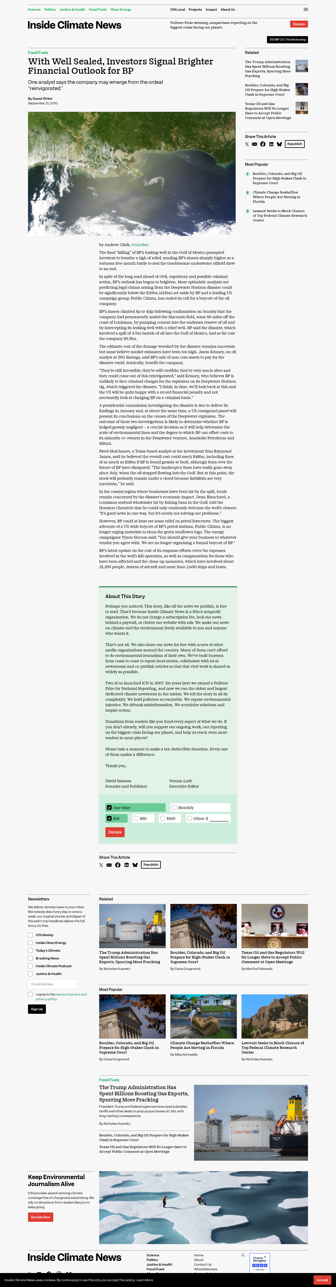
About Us (228, 9)
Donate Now (40, 1217)
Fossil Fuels (98, 9)
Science (34, 9)
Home (198, 1255)
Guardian (140, 244)
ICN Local (177, 9)
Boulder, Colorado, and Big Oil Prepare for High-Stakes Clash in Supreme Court (279, 179)
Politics (50, 9)
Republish (294, 144)
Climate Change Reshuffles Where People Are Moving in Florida (276, 197)
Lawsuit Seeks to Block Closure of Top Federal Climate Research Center (280, 216)
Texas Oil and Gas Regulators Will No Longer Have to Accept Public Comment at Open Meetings (143, 1149)
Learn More (144, 1280)
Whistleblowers (206, 1269)
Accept (322, 1280)
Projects (195, 9)
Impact (211, 9)
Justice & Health (72, 9)
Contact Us (203, 1264)
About (199, 1260)
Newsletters (38, 899)
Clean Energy (120, 9)
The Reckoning (287, 40)
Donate (299, 24)
